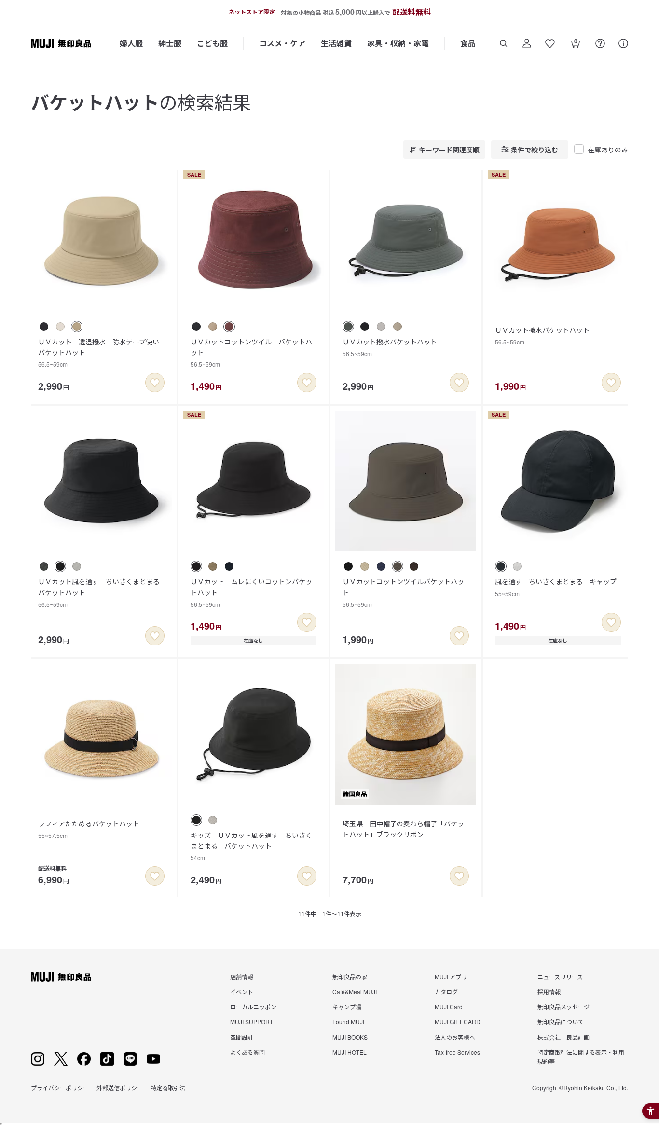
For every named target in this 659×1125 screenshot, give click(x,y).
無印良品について (560, 1021)
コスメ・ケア (282, 43)
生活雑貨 (336, 43)
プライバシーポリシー (60, 1088)
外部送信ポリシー (119, 1088)
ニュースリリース (560, 977)
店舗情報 (241, 977)
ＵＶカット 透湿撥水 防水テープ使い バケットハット (102, 353)
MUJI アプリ (451, 977)
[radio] (44, 326)
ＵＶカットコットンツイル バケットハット (251, 353)
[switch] (155, 382)
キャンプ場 (346, 1006)
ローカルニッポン (253, 1006)
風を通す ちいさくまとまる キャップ (556, 586)
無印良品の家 (349, 977)
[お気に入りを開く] (550, 43)
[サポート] (623, 43)
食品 (468, 43)
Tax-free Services (457, 1052)
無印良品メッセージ (563, 1006)
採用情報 (549, 992)
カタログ (446, 992)
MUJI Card (449, 1006)
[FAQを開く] (600, 43)
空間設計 (241, 1037)
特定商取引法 (168, 1088)
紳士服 (169, 43)
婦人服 (131, 43)
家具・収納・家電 (398, 43)
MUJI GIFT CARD (458, 1021)
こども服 (212, 43)
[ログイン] (526, 43)
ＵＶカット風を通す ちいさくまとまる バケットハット (102, 592)
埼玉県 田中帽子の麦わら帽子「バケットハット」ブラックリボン (403, 829)
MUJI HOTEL (349, 1052)
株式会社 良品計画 (563, 1037)
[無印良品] (61, 977)
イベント (241, 992)
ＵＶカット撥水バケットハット (390, 347)
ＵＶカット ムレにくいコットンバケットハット (251, 592)
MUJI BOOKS (350, 1037)
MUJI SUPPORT (251, 1021)
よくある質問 (247, 1052)
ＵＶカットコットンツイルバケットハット (403, 592)
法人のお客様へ (455, 1037)
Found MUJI (348, 1021)
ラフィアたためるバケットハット (88, 829)
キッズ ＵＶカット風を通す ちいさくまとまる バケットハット (251, 846)
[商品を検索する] (503, 43)
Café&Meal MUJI (354, 992)
